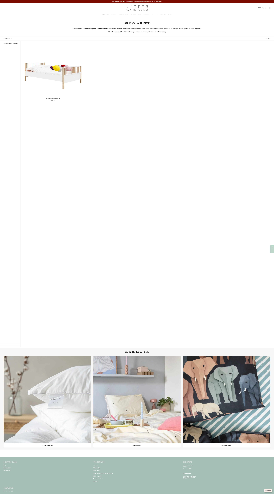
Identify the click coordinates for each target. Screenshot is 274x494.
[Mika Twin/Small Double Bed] (53, 70)
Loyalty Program (97, 476)
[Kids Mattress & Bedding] (47, 399)
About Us (95, 465)
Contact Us (95, 481)
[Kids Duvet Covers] (137, 399)
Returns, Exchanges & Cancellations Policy (103, 473)
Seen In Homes (7, 470)
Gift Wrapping (96, 467)
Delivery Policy (96, 470)
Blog (5, 465)
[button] (266, 7)
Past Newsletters (7, 467)
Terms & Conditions (97, 479)
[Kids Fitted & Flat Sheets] (226, 399)
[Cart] (269, 7)
